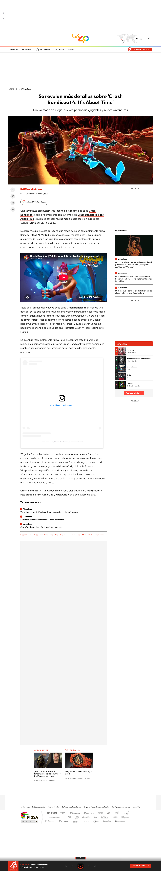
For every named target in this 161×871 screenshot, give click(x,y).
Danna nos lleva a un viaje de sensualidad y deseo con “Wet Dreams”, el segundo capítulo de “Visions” (133, 264)
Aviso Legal (25, 807)
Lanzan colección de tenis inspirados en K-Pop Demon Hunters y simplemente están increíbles (134, 278)
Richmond (50, 820)
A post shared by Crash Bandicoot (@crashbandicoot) (62, 442)
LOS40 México (80, 39)
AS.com (107, 813)
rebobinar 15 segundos (72, 866)
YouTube (73, 790)
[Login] (149, 39)
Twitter (12, 196)
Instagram (78, 790)
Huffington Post (55, 816)
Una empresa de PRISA (29, 815)
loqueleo (107, 820)
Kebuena (123, 816)
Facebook (12, 190)
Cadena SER (100, 813)
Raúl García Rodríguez (31, 189)
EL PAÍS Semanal (104, 816)
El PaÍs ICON (86, 820)
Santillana (75, 813)
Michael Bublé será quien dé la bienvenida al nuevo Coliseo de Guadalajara (133, 291)
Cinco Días (86, 816)
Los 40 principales (64, 813)
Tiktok (68, 790)
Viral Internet (99, 535)
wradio (76, 816)
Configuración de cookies (121, 807)
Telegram (12, 209)
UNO (69, 816)
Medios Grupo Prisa (29, 821)
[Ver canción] (122, 351)
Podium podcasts (75, 820)
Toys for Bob (75, 535)
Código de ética (53, 807)
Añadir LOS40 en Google (36, 202)
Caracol (125, 813)
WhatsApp (12, 203)
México (139, 39)
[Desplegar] (80, 858)
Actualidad (27, 49)
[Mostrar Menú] (11, 39)
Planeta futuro (114, 816)
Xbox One (54, 535)
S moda (96, 820)
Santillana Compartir (89, 813)
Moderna (62, 820)
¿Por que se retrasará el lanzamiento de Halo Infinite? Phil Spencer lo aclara (47, 773)
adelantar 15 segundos (88, 866)
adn (116, 813)
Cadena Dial (95, 816)
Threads (93, 790)
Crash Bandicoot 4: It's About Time (34, 535)
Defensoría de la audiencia (71, 807)
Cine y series (59, 49)
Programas (45, 49)
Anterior (66, 866)
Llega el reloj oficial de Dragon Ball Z (78, 772)
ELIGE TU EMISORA (139, 866)
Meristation (119, 820)
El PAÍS (51, 813)
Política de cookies (39, 807)
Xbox (84, 535)
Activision (64, 535)
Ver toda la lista (132, 393)
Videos (71, 49)
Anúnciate (136, 807)
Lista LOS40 (13, 49)
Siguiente (94, 866)
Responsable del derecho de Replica (96, 807)
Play (80, 866)
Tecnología (26, 89)
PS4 (90, 535)
